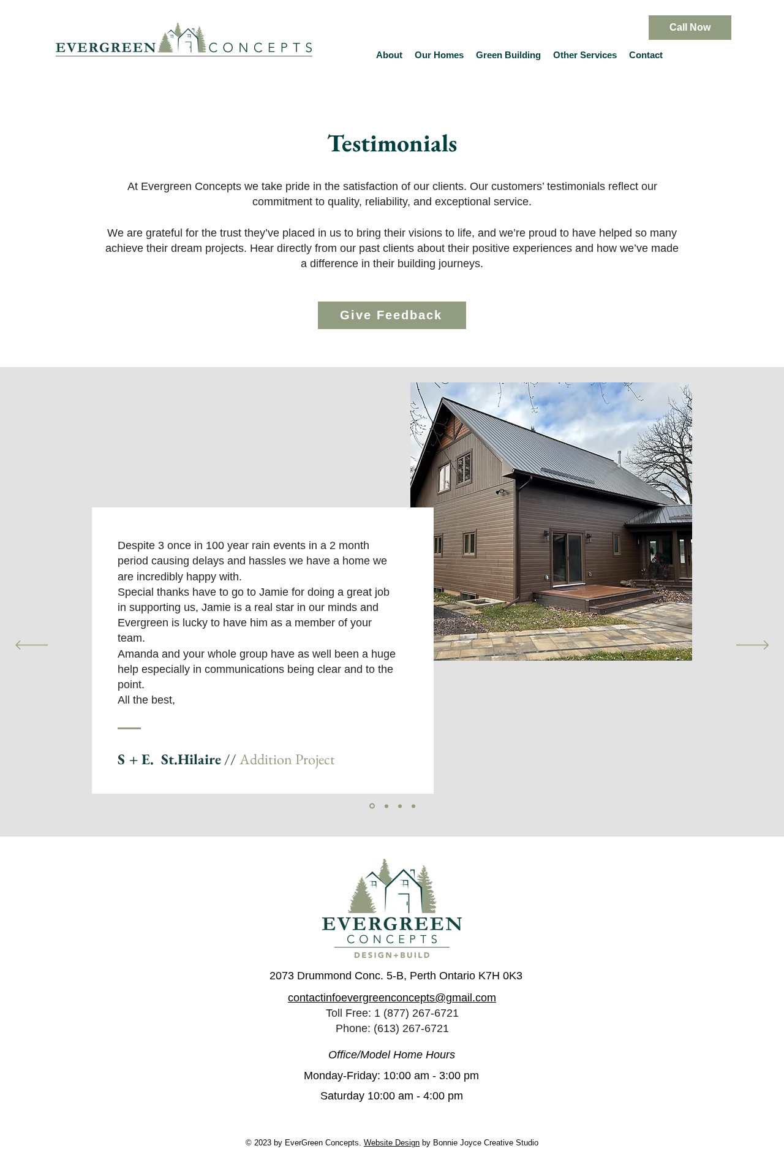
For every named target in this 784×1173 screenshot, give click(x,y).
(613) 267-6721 (411, 1028)
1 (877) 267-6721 (416, 1013)
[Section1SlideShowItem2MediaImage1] (400, 806)
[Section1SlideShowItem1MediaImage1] (413, 806)
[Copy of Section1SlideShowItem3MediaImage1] (372, 806)
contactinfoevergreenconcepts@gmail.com (392, 998)
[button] (439, 54)
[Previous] (31, 645)
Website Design (392, 1142)
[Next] (752, 645)
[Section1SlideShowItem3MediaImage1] (386, 806)
